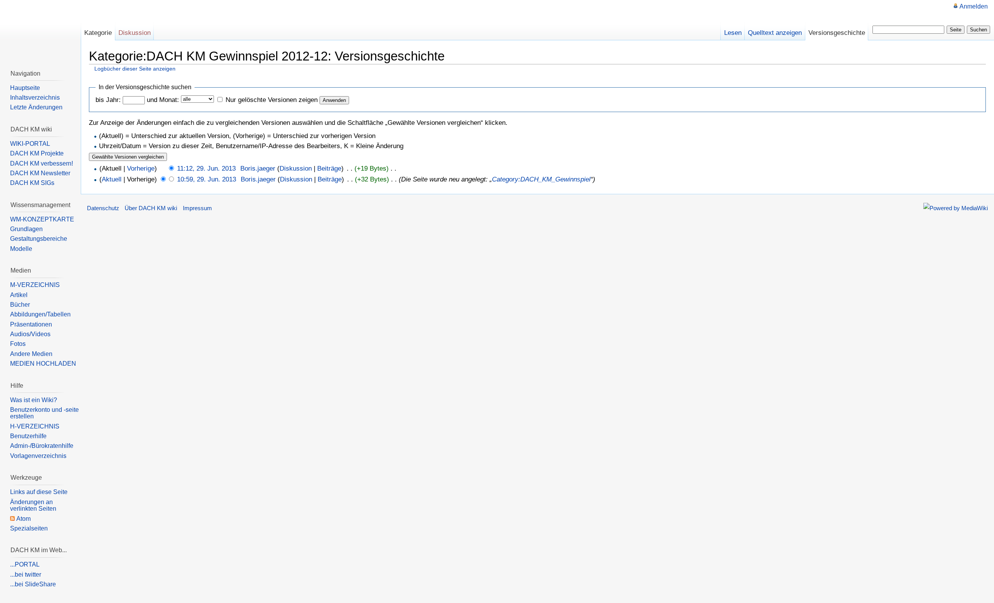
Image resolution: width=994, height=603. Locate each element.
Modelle (21, 248)
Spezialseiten (29, 528)
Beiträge (329, 168)
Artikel (19, 295)
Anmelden (973, 6)
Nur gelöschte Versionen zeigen (272, 100)
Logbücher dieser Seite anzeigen (135, 69)
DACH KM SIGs (32, 183)
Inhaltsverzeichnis (35, 97)
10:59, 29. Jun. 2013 (206, 179)
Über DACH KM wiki (151, 208)
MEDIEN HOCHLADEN (43, 363)
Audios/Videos (30, 334)
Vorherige (141, 168)
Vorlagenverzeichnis (38, 456)
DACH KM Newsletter (40, 173)
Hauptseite (25, 88)
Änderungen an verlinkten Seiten (33, 505)
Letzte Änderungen (36, 107)
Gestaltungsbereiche (38, 238)
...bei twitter (25, 574)
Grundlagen (26, 229)
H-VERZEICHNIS (34, 426)
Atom (23, 518)
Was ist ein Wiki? (33, 400)
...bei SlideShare (33, 584)
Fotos (18, 343)
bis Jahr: (108, 100)
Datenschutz (103, 208)
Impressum (197, 208)
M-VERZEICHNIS (35, 285)
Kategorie (98, 32)
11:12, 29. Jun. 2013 (206, 168)
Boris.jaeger (257, 168)
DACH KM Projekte (37, 153)
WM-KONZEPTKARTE (42, 219)
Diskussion (296, 168)
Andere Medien (31, 354)
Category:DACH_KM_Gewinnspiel (541, 179)
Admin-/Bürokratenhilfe (41, 445)
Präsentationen (31, 324)
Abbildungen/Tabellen (40, 314)
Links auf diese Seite (39, 492)
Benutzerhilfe (28, 436)
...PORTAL (25, 564)
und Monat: (163, 100)
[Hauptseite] (40, 31)
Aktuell (112, 179)
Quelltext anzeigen (775, 32)
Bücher (20, 304)
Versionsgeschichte (836, 32)
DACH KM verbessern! (41, 163)
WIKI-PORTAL (30, 143)
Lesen (733, 32)
